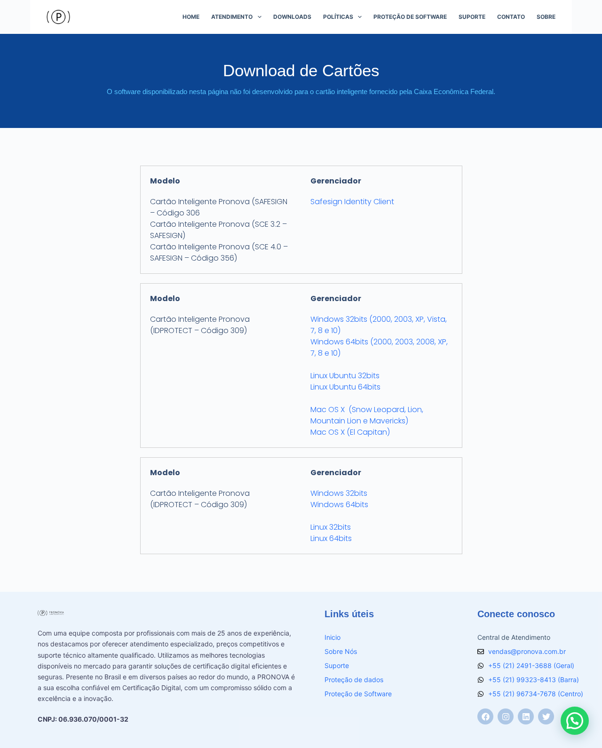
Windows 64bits (339, 504)
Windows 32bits (338, 493)
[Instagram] (506, 716)
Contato (511, 16)
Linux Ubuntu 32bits (345, 375)
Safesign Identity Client (352, 201)
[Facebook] (485, 716)
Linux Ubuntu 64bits (345, 387)
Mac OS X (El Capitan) (350, 432)
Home (190, 16)
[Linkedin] (526, 716)
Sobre (546, 16)
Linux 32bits (330, 527)
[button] (575, 721)
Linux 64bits (331, 538)
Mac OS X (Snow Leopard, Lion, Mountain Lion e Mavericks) (366, 415)
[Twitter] (546, 716)
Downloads (292, 16)
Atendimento (232, 16)
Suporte (472, 16)
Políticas (338, 16)
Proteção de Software (410, 16)
